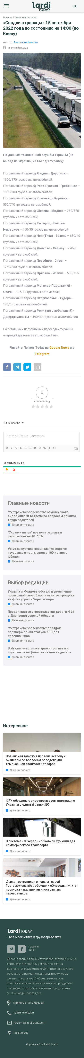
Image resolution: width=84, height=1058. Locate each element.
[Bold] (6, 448)
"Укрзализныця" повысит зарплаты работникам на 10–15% (35, 534)
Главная (7, 17)
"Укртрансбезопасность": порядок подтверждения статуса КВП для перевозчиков (34, 632)
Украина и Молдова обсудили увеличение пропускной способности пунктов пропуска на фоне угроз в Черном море (41, 595)
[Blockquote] (35, 448)
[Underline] (16, 448)
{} (49, 447)
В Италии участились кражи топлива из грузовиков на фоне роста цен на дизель (39, 650)
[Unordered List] (30, 448)
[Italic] (11, 448)
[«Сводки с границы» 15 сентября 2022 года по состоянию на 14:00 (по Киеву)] (7, 367)
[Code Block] (39, 448)
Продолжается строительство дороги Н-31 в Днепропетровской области (41, 613)
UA (75, 6)
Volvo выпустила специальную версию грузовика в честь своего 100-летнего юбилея (37, 552)
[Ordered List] (25, 448)
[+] (54, 447)
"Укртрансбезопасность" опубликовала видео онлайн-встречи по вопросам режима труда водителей (42, 516)
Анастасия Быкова (25, 42)
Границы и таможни (25, 17)
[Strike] (21, 448)
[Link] (44, 448)
